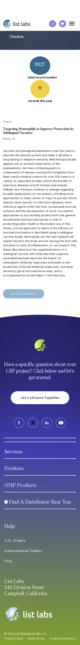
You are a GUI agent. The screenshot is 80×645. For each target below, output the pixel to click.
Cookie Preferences (62, 638)
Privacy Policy (13, 638)
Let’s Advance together (40, 397)
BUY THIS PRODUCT (23, 293)
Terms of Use (36, 638)
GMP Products (20, 485)
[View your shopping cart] (62, 23)
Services (13, 451)
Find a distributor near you (40, 502)
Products (14, 468)
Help (9, 526)
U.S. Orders (14, 540)
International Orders (23, 551)
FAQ (8, 561)
